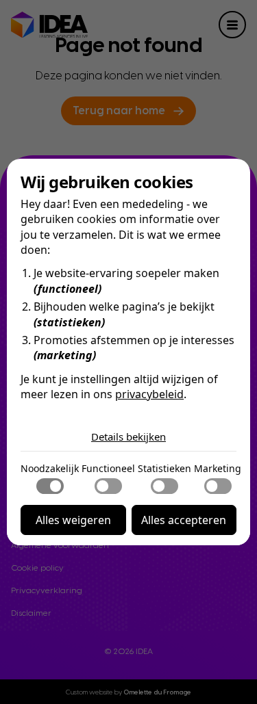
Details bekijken (128, 436)
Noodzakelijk (50, 468)
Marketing (217, 468)
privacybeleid (149, 394)
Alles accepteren (183, 519)
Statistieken (164, 468)
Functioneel (108, 468)
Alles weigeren (73, 519)
